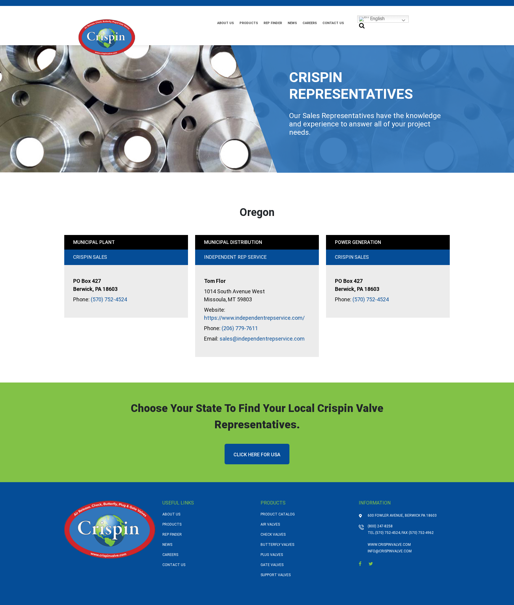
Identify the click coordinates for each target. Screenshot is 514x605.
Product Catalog (278, 514)
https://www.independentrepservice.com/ (254, 318)
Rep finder (273, 23)
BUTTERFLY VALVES (277, 545)
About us (225, 23)
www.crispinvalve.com (389, 545)
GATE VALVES (272, 565)
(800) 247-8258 (380, 526)
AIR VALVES (270, 524)
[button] (362, 26)
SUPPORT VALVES (276, 575)
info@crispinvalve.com (390, 551)
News (292, 23)
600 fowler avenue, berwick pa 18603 (402, 515)
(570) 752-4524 (109, 299)
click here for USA (257, 454)
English (377, 18)
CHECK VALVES (273, 534)
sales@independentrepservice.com (262, 339)
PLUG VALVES (272, 555)
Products (248, 23)
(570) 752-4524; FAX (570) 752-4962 (404, 533)
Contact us (333, 23)
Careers (310, 23)
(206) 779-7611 (240, 328)
